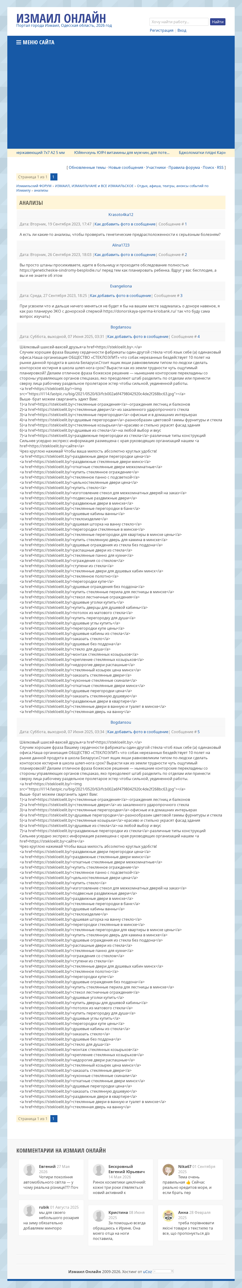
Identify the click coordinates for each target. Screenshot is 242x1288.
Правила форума (184, 167)
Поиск (208, 167)
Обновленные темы (87, 167)
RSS (220, 167)
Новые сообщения (125, 167)
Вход (181, 30)
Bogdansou (121, 327)
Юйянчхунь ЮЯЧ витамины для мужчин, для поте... (105, 152)
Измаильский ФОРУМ (34, 186)
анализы (41, 190)
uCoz (147, 1271)
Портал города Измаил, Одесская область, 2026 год (64, 25)
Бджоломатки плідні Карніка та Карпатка (200, 152)
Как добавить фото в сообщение (125, 224)
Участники (156, 167)
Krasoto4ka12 (120, 214)
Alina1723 (121, 245)
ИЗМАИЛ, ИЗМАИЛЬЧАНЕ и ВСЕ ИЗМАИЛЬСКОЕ (94, 186)
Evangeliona (121, 286)
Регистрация (161, 30)
